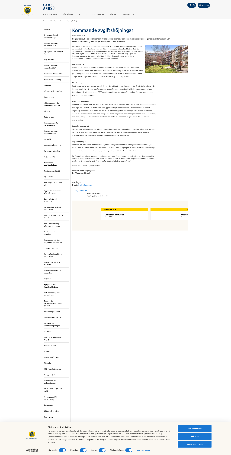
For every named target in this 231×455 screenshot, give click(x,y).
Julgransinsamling (51, 248)
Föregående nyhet (110, 209)
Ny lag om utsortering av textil (53, 52)
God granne (48, 417)
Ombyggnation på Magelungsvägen (51, 36)
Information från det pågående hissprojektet (53, 241)
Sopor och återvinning (52, 79)
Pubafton (47, 279)
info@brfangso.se (85, 185)
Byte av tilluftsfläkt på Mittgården (52, 208)
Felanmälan (128, 15)
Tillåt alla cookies (194, 428)
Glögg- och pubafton (52, 411)
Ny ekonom (48, 177)
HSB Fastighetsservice (52, 369)
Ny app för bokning (51, 375)
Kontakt (113, 15)
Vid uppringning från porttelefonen (52, 294)
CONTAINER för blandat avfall (53, 390)
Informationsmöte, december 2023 (51, 124)
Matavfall (47, 139)
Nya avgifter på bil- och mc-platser (52, 263)
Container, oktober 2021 (53, 317)
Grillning (47, 85)
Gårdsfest (47, 331)
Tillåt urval (194, 436)
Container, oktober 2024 (53, 74)
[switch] (83, 450)
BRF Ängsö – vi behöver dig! (53, 183)
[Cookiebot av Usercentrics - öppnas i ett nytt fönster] (31, 450)
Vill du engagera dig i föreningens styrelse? (52, 104)
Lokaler (47, 351)
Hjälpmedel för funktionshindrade (51, 285)
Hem (45, 21)
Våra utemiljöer (50, 345)
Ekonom (47, 111)
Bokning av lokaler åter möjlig (52, 338)
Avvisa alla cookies (194, 444)
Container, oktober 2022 (53, 145)
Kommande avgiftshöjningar (50, 164)
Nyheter (83, 15)
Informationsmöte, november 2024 (51, 66)
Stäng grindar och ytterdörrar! (50, 200)
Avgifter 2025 (49, 59)
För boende (68, 15)
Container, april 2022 (52, 171)
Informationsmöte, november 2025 (51, 44)
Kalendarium (98, 15)
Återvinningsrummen (52, 311)
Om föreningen (50, 15)
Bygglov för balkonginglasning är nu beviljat (53, 303)
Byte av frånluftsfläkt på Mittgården (53, 255)
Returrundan (49, 97)
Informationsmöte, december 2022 (51, 132)
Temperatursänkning (52, 151)
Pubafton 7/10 (49, 157)
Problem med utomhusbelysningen (52, 324)
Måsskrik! (47, 363)
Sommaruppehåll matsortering (50, 398)
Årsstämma (48, 405)
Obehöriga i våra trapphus (50, 233)
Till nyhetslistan (80, 190)
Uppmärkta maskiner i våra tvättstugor (52, 192)
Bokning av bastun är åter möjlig (53, 216)
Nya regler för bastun (52, 357)
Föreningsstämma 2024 (53, 91)
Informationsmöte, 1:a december (52, 271)
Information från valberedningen (50, 381)
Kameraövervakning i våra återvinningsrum (52, 224)
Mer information (144, 450)
